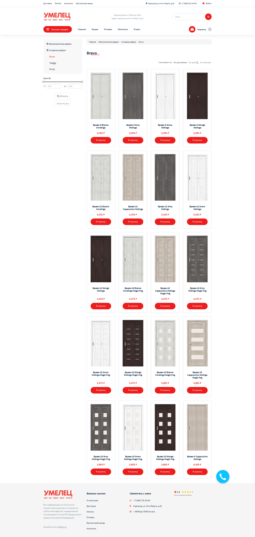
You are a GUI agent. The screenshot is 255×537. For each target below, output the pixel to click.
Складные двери (57, 50)
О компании (92, 500)
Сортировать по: (165, 62)
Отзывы (108, 29)
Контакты (68, 3)
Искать (64, 96)
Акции (95, 29)
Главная (82, 29)
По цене (192, 62)
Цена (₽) (47, 78)
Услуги (137, 29)
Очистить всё (63, 103)
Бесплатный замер (84, 3)
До (65, 86)
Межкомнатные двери (59, 43)
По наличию (205, 62)
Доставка (47, 3)
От (44, 86)
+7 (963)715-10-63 (189, 3)
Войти (208, 3)
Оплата (58, 3)
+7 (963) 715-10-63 (142, 500)
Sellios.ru (62, 526)
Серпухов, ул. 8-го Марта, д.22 (161, 3)
